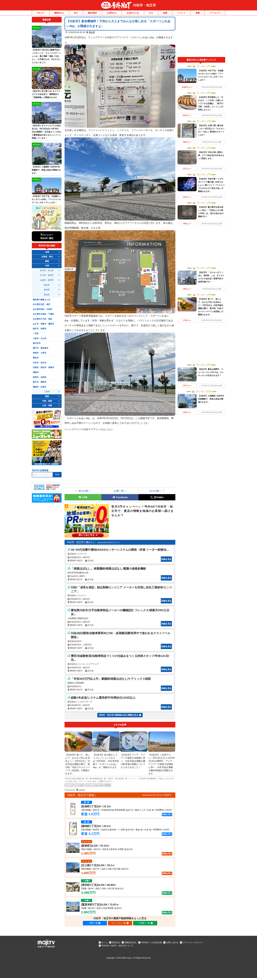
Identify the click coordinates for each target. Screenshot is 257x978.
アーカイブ (215, 13)
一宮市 (36, 333)
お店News (112, 13)
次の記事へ (155, 491)
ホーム (104, 942)
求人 (76, 13)
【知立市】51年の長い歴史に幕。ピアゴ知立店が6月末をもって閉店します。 (211, 155)
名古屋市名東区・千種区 (43, 314)
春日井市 (37, 343)
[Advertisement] (201, 36)
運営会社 (116, 942)
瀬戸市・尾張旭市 (40, 348)
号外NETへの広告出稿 (151, 942)
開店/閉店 (92, 13)
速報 (198, 13)
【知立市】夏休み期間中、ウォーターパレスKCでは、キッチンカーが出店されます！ (211, 372)
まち (151, 13)
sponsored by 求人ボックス (109, 542)
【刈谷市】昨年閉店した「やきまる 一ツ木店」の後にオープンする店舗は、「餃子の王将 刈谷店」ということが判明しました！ (210, 103)
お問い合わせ (172, 942)
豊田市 (36, 358)
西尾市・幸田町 (39, 377)
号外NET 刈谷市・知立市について (117, 945)
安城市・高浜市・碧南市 (43, 367)
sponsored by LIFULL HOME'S (156, 795)
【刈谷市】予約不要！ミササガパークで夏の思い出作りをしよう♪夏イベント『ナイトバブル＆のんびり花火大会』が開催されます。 (211, 185)
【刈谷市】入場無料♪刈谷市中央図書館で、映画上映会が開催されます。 (211, 399)
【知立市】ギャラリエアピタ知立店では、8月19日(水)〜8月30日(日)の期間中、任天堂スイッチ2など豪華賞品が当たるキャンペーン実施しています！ (46, 131)
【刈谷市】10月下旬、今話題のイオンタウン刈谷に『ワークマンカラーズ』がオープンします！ (46, 199)
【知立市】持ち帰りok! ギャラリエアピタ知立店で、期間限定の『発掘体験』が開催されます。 (46, 94)
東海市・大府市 (39, 353)
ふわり (82, 790)
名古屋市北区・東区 (41, 304)
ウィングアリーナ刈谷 (74, 785)
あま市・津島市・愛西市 (43, 324)
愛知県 (92, 32)
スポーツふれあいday (94, 785)
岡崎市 (36, 372)
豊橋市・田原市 (39, 387)
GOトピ (40, 13)
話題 (165, 13)
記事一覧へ (120, 491)
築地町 (107, 785)
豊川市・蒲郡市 (39, 382)
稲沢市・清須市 (39, 329)
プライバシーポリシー (193, 942)
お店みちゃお (133, 13)
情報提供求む (130, 942)
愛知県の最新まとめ (41, 300)
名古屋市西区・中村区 (42, 309)
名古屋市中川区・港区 (42, 319)
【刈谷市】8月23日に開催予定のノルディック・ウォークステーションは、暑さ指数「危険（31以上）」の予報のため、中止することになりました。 (46, 56)
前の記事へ (84, 491)
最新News (59, 13)
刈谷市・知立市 (144, 5)
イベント (181, 13)
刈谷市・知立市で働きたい (81, 542)
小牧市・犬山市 (39, 338)
